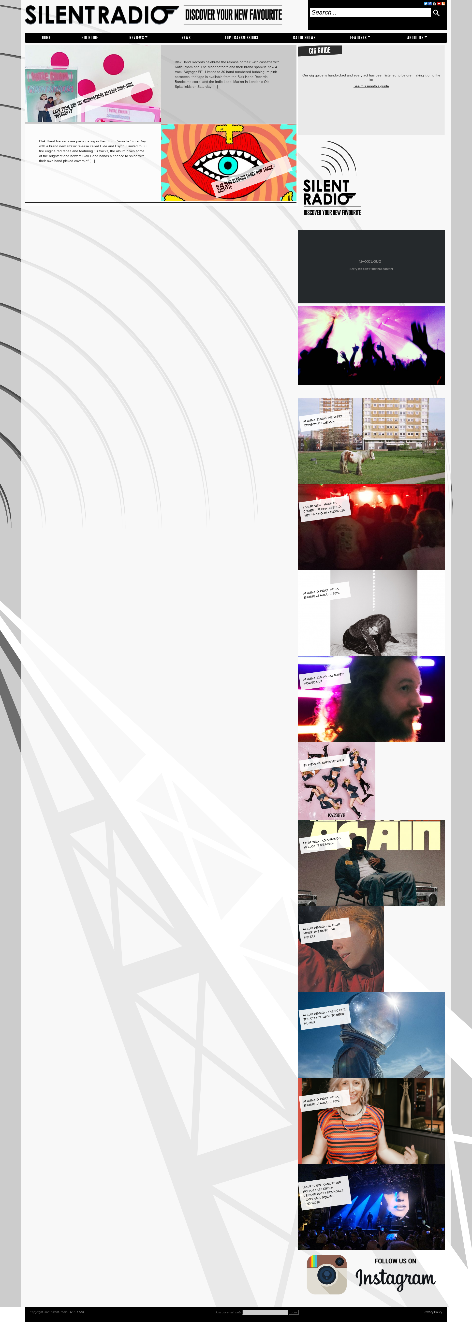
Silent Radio (164, 16)
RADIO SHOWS (304, 37)
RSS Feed (77, 1312)
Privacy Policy (433, 1312)
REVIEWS (137, 37)
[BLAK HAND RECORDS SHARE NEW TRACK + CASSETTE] (229, 200)
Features (358, 37)
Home (46, 37)
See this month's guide (371, 86)
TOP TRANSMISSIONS (241, 37)
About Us (415, 37)
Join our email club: (228, 1312)
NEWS (186, 37)
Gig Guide (90, 37)
